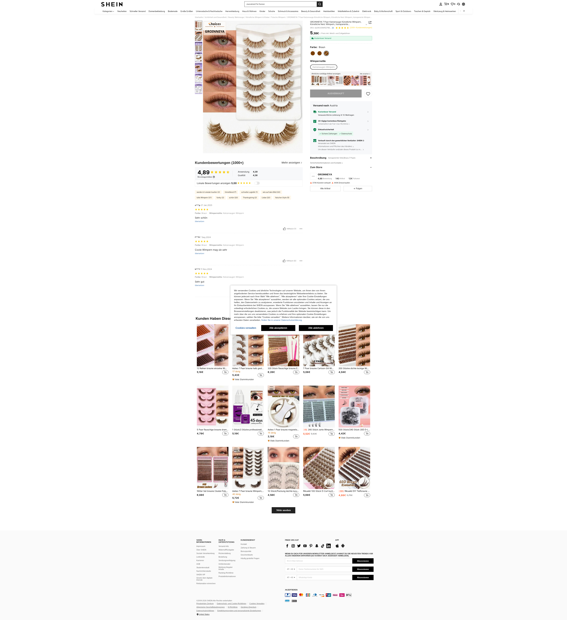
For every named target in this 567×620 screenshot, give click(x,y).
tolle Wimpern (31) (204, 197)
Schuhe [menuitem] (271, 11)
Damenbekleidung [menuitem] (157, 11)
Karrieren (200, 560)
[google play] (343, 547)
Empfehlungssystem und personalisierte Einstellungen (239, 611)
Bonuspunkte (246, 551)
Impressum (200, 546)
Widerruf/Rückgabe (226, 550)
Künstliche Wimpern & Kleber (257, 17)
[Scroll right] (464, 11)
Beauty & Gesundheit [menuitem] (310, 11)
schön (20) (233, 197)
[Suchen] (320, 4)
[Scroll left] (460, 11)
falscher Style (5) (282, 197)
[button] (458, 4)
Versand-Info (224, 546)
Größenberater (224, 564)
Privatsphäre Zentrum (205, 604)
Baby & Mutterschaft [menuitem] (383, 11)
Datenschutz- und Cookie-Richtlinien (231, 604)
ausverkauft (336, 93)
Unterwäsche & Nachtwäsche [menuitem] (209, 11)
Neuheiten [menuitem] (122, 11)
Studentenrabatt (202, 568)
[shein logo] (112, 4)
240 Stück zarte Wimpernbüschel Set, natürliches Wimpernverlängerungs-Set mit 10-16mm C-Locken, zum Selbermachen (319, 429)
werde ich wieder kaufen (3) (208, 192)
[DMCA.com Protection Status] (294, 601)
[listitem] (315, 81)
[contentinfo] (329, 595)
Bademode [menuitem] (172, 11)
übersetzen (199, 221)
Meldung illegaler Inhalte (226, 568)
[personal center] (441, 4)
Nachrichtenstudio (203, 571)
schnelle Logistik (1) (249, 192)
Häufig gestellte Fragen (250, 558)
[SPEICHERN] (368, 94)
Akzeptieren (291, 590)
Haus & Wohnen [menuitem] (249, 11)
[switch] (257, 183)
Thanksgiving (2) (250, 197)
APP (337, 540)
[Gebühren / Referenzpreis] (320, 33)
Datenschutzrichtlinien (205, 611)
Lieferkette (200, 557)
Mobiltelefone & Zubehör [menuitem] (348, 11)
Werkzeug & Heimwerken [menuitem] (444, 11)
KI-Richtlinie (233, 607)
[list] (308, 546)
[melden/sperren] (301, 229)
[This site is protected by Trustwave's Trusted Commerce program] (287, 601)
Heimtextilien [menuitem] (329, 11)
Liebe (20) (266, 197)
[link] (446, 4)
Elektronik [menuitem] (366, 11)
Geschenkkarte (247, 555)
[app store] (337, 547)
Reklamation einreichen (206, 583)
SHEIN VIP (200, 575)
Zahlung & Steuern (248, 548)
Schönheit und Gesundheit (216, 17)
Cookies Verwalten (256, 604)
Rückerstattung (225, 553)
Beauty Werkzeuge (236, 17)
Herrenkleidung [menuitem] (232, 11)
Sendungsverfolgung (227, 560)
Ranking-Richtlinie (226, 573)
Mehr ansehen (283, 510)
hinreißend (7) (230, 192)
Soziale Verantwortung (205, 553)
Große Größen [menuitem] (186, 11)
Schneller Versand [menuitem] (138, 11)
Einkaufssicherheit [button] (326, 130)
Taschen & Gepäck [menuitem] (422, 11)
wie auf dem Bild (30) (271, 192)
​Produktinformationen (227, 576)
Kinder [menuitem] (262, 11)
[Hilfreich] (284, 229)
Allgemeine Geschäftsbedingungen (210, 607)
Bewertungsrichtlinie (205, 177)
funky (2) (220, 197)
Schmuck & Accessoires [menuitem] (288, 11)
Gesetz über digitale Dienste (204, 579)
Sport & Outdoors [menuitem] (403, 11)
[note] (243, 379)
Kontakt (244, 544)
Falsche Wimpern (278, 17)
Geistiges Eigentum (248, 607)
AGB (198, 564)
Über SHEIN (201, 550)
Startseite (199, 17)
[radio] (312, 53)
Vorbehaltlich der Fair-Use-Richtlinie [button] (333, 124)
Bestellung (223, 557)
